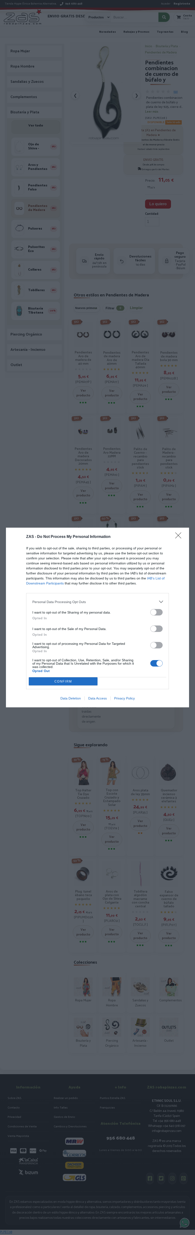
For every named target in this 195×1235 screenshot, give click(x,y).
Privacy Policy (124, 698)
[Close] (179, 536)
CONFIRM (63, 681)
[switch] (156, 612)
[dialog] (97, 617)
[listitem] (97, 601)
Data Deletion (70, 698)
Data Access (97, 698)
